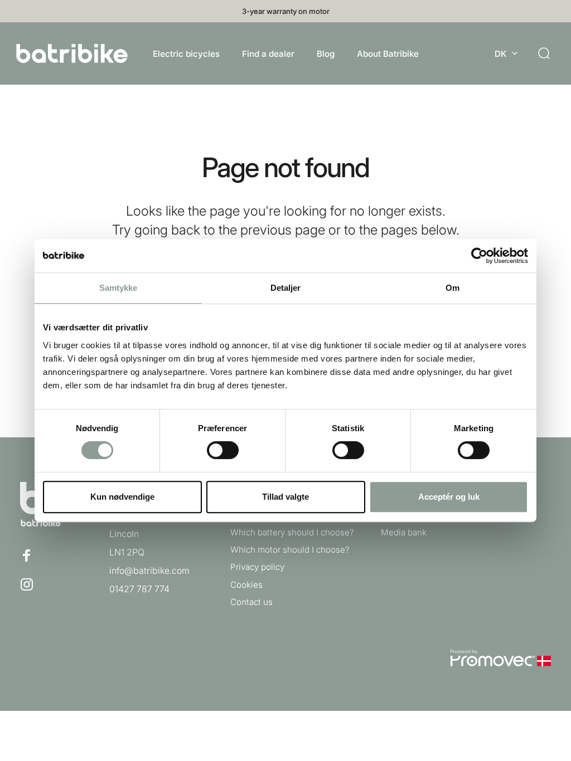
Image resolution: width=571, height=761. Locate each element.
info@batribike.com (149, 570)
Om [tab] (452, 287)
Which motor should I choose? (290, 549)
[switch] (223, 450)
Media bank (404, 532)
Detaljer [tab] (285, 287)
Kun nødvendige (122, 496)
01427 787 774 (139, 588)
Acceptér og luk (449, 496)
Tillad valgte (285, 496)
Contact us (251, 602)
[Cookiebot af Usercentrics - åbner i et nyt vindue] (479, 255)
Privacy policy (257, 567)
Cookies (246, 584)
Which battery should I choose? (292, 532)
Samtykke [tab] (118, 287)
